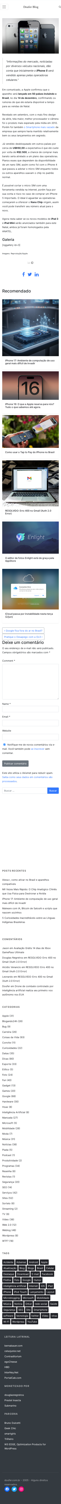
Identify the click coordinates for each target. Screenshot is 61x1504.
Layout (50, 1291)
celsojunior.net (12, 1351)
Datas (5, 1053)
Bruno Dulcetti (12, 1422)
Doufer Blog (30, 6)
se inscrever (37, 748)
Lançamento (37, 1291)
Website (6, 730)
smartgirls (10, 1433)
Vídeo (5, 1219)
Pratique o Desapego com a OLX (23, 636)
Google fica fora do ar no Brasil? (23, 630)
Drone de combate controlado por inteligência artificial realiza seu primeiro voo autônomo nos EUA (27, 990)
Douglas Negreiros (12, 957)
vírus (54, 1315)
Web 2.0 (6, 1224)
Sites (5, 1198)
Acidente (8, 1262)
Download (23, 1274)
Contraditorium (12, 1356)
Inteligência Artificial (13, 1112)
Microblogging (11, 1297)
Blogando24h (9, 1021)
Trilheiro (8, 1438)
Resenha (7, 1171)
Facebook (47, 1274)
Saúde (53, 1303)
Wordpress (8, 1235)
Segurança (8, 1181)
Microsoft (7, 1122)
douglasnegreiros (14, 1394)
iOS (43, 1285)
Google (6, 1096)
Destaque (8, 1274)
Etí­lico (5, 1069)
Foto (4, 1074)
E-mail (35, 1274)
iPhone (7, 1291)
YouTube (32, 1321)
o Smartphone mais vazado (39, 127)
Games (6, 1090)
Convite (6, 1042)
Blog (22, 1268)
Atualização (9, 1268)
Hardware (7, 1101)
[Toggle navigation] (4, 7)
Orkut (28, 1303)
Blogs (31, 1268)
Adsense (21, 1262)
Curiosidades (9, 1047)
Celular (50, 1268)
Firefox (7, 1280)
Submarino (10, 1405)
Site (28, 1309)
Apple (5, 1015)
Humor (37, 1280)
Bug (4, 1026)
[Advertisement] (30, 832)
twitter (35, 1315)
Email (6, 716)
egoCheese (10, 1361)
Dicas (5, 1058)
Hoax (5, 1106)
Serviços (7, 1192)
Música (6, 1139)
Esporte (6, 1064)
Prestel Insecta (12, 1400)
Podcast (6, 1155)
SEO (4, 1187)
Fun (4, 1080)
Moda (5, 1133)
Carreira (6, 1031)
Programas (8, 1165)
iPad (50, 1285)
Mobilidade (8, 1128)
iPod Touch (20, 1291)
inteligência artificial (14, 1285)
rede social (41, 1303)
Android (33, 1262)
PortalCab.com (12, 1377)
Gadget (6, 1085)
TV (3, 1214)
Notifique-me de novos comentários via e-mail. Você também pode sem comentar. (28, 748)
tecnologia (22, 1315)
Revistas (7, 1176)
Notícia (18, 1303)
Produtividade (10, 1160)
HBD (6, 1367)
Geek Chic (10, 1428)
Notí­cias (6, 1144)
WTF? (5, 1240)
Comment (8, 660)
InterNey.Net (11, 1372)
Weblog (6, 1230)
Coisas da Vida (10, 1037)
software (8, 1315)
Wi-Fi (6, 1321)
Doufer (6, 986)
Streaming (8, 1208)
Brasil (40, 1268)
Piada (5, 1149)
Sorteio (6, 1203)
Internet (33, 1285)
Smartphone (40, 1309)
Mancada (7, 1117)
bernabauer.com (13, 1345)
